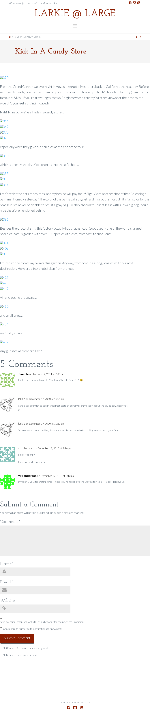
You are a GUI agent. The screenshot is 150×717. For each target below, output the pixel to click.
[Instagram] (134, 3)
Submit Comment (17, 638)
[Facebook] (130, 3)
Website (7, 600)
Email (6, 582)
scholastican (25, 448)
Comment (10, 521)
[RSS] (139, 3)
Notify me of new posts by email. (20, 655)
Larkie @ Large (75, 14)
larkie (21, 398)
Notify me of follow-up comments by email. (26, 648)
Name (7, 564)
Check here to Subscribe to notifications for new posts (32, 628)
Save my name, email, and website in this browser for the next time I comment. (42, 621)
